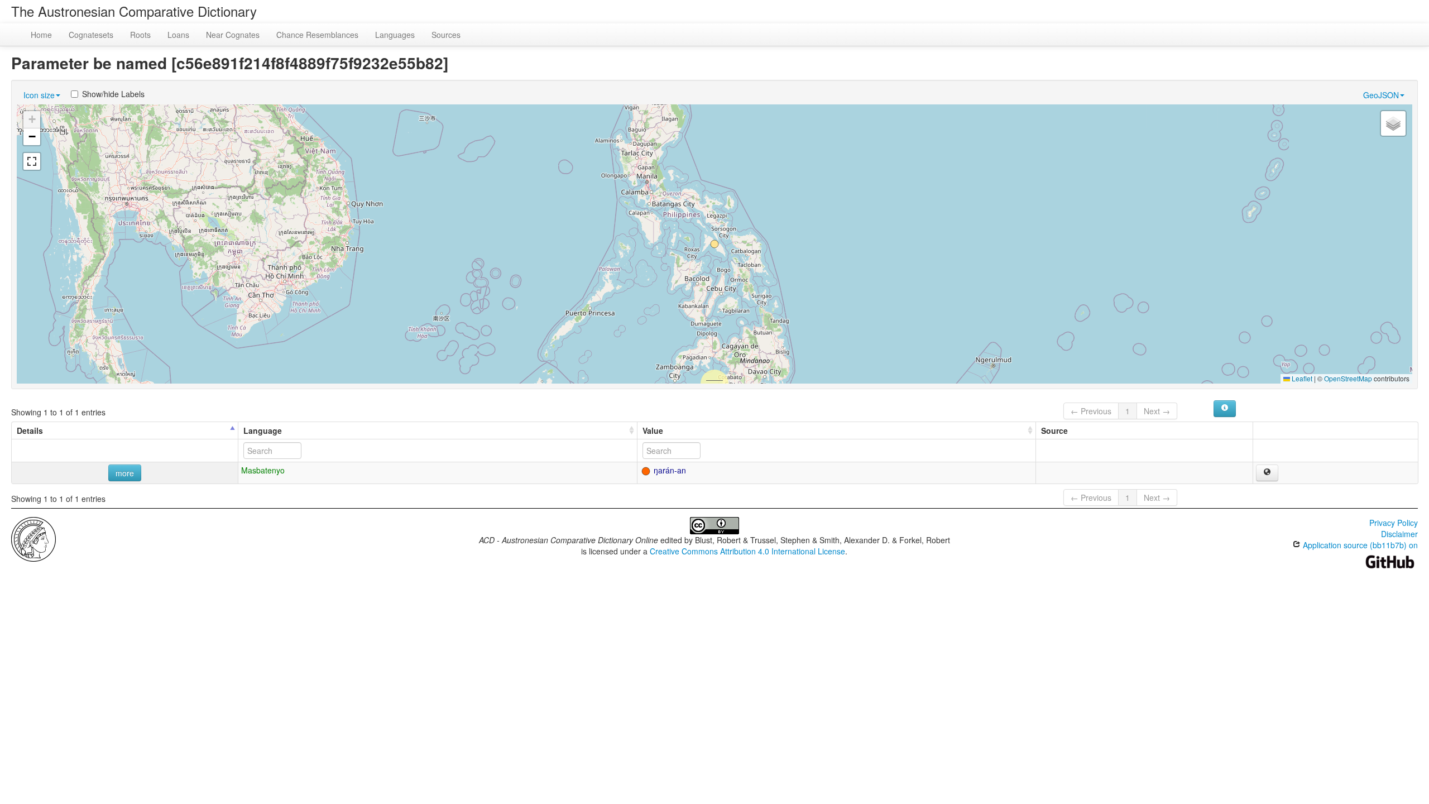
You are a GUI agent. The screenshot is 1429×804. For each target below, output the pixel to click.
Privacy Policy (1393, 522)
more (125, 472)
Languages (395, 34)
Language (262, 430)
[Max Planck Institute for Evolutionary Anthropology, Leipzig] (33, 538)
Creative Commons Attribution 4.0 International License (747, 551)
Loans (178, 34)
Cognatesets (91, 34)
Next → (1157, 411)
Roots (140, 34)
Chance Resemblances (317, 34)
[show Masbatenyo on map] (1267, 473)
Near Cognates (233, 34)
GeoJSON (1381, 94)
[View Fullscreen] (31, 161)
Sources (446, 34)
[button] (714, 244)
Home (41, 34)
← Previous (1091, 411)
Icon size (39, 94)
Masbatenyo (263, 470)
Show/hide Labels (113, 93)
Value (652, 430)
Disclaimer (1399, 533)
